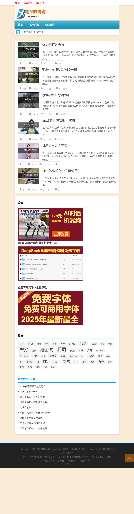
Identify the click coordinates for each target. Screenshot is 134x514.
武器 (35, 356)
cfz (24, 164)
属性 (102, 344)
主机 (22, 344)
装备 (84, 361)
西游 (92, 361)
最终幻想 (63, 88)
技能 (72, 350)
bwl (24, 139)
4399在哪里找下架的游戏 (33, 386)
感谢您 (46, 349)
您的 (34, 350)
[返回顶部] (128, 458)
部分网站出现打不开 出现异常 (35, 412)
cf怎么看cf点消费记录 (58, 145)
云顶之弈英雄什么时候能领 (33, 428)
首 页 (17, 2)
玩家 (91, 356)
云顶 (39, 344)
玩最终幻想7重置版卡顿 (59, 69)
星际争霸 (99, 350)
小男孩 (67, 464)
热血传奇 (73, 356)
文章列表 (27, 2)
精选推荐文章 (82, 448)
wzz (24, 88)
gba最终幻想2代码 (55, 94)
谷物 (22, 366)
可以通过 (72, 344)
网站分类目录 (69, 448)
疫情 (100, 356)
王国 (83, 356)
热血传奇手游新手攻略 (31, 417)
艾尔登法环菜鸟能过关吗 (32, 423)
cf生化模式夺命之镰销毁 (60, 170)
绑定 (21, 361)
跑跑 (38, 367)
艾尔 (66, 361)
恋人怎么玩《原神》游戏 (32, 396)
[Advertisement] (67, 491)
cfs (24, 189)
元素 (55, 344)
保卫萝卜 (62, 139)
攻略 (81, 350)
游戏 (53, 355)
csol (60, 63)
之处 (30, 344)
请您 (110, 361)
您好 (24, 349)
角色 (101, 361)
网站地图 (93, 448)
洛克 (43, 356)
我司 (61, 349)
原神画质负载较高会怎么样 (33, 402)
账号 (30, 366)
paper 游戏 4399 (28, 391)
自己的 (56, 361)
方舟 (89, 350)
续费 (37, 361)
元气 (47, 344)
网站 (46, 361)
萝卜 (76, 361)
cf (58, 164)
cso (24, 63)
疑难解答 (103, 448)
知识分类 (40, 2)
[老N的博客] (32, 6)
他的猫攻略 (25, 407)
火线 (62, 356)
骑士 (53, 366)
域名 (83, 343)
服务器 (24, 356)
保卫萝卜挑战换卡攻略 (58, 120)
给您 (29, 361)
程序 (108, 356)
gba (24, 114)
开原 (110, 344)
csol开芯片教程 (53, 44)
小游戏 (94, 344)
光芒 (62, 344)
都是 (45, 366)
